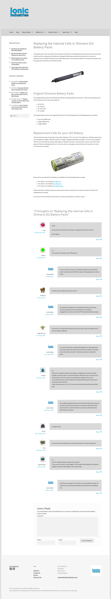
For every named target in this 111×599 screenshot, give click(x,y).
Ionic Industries (13, 566)
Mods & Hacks (52, 32)
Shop (17, 32)
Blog (76, 32)
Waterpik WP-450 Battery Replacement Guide (19, 83)
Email (61, 540)
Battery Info (39, 32)
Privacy (35, 575)
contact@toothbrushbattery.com (67, 577)
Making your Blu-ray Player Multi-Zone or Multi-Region (19, 94)
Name (39, 540)
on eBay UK (57, 181)
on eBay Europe (58, 186)
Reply (97, 239)
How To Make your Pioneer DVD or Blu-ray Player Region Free (19, 107)
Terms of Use (37, 577)
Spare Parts (66, 32)
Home (11, 32)
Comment (40, 516)
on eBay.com (57, 183)
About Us (36, 570)
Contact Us (36, 573)
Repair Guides (26, 32)
